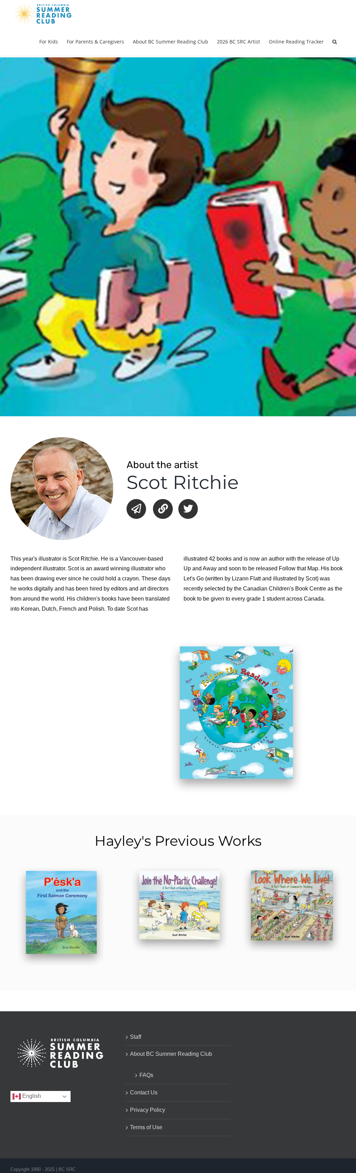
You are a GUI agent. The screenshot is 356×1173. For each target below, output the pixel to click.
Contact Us (143, 1092)
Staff (135, 1037)
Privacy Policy (147, 1110)
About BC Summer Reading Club (171, 1054)
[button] (334, 41)
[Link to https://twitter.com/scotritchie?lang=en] (188, 509)
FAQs (146, 1075)
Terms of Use (146, 1127)
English (31, 1096)
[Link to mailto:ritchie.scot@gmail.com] (136, 509)
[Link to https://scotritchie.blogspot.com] (162, 509)
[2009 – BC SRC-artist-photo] (61, 440)
